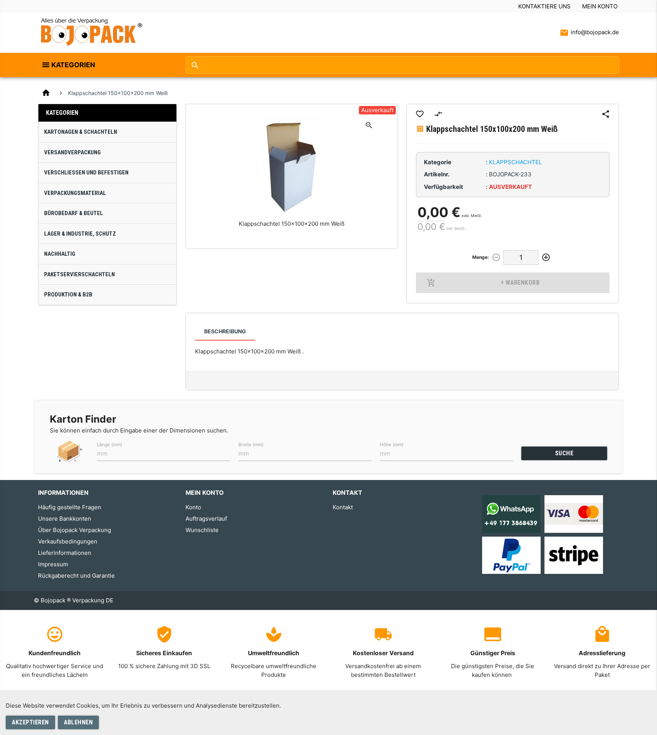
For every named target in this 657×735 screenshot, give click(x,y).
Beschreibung (225, 331)
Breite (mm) (250, 444)
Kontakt (343, 507)
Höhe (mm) (391, 444)
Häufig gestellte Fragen (69, 507)
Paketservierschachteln (79, 274)
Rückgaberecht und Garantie (76, 575)
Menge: (480, 257)
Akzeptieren (30, 722)
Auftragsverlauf (206, 518)
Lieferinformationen (64, 552)
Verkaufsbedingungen (67, 541)
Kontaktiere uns (544, 6)
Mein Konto (599, 6)
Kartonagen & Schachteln (80, 131)
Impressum (53, 564)
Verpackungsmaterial (75, 193)
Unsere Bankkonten (64, 518)
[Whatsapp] (511, 513)
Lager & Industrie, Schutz (80, 233)
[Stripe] (573, 554)
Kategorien (73, 65)
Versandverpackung (72, 152)
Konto (193, 507)
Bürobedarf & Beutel (73, 213)
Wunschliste (202, 530)
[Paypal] (511, 554)
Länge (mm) (109, 444)
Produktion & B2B (68, 294)
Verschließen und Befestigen (86, 172)
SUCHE (564, 453)
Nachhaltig (59, 253)
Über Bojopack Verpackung (74, 530)
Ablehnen (78, 722)
